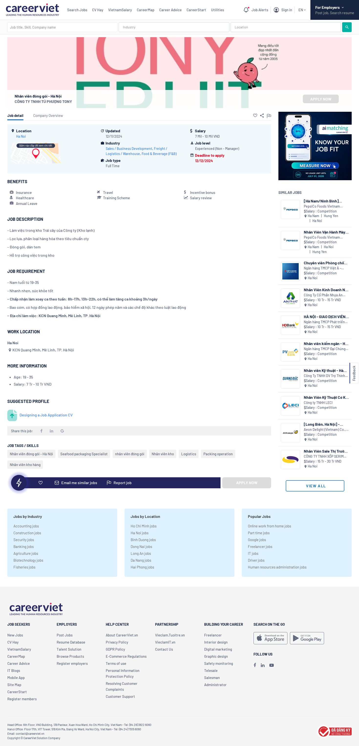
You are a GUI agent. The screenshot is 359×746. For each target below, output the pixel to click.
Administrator (215, 684)
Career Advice (170, 10)
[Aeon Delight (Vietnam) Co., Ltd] (290, 432)
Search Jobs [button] (77, 10)
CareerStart (196, 10)
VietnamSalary (120, 10)
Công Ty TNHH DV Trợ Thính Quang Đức (324, 376)
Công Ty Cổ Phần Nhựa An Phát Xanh (323, 295)
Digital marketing (218, 649)
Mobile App (16, 677)
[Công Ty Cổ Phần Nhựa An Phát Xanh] (290, 298)
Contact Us (164, 649)
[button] (255, 115)
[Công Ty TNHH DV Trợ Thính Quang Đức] (290, 378)
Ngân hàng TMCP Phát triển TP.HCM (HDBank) (324, 322)
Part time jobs (259, 533)
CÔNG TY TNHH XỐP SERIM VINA (324, 456)
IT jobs (253, 553)
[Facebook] (254, 665)
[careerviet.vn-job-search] (270, 638)
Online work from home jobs (269, 526)
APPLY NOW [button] (320, 99)
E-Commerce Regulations (126, 656)
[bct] (334, 730)
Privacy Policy (117, 642)
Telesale (211, 670)
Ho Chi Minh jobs (144, 526)
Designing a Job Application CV (46, 414)
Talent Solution (69, 649)
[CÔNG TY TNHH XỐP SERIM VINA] (290, 459)
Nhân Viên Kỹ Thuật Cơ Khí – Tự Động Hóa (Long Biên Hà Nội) (326, 397)
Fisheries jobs (24, 567)
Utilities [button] (217, 10)
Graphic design (216, 656)
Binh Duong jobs (143, 539)
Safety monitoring (218, 663)
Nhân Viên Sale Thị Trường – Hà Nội (326, 451)
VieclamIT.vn (165, 642)
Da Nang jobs (141, 560)
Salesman (212, 677)
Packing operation (218, 454)
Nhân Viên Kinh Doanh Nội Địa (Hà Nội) (326, 289)
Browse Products (70, 656)
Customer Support (120, 696)
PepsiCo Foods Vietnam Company (322, 206)
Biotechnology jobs (28, 560)
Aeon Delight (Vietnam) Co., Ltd (325, 429)
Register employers (72, 663)
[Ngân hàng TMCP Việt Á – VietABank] (290, 271)
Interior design (216, 642)
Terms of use (116, 663)
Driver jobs (256, 560)
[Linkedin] (262, 665)
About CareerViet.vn (122, 635)
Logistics (188, 454)
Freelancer (213, 635)
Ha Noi (21, 136)
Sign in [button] (286, 10)
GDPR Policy (115, 649)
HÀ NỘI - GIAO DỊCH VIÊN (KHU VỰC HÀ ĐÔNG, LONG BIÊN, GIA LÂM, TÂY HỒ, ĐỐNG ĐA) (326, 316)
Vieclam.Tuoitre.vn (170, 635)
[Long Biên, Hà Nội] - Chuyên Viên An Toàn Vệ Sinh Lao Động (324, 424)
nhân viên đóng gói (129, 454)
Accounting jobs (26, 526)
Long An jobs (141, 553)
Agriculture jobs (25, 553)
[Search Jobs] (347, 27)
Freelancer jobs (260, 546)
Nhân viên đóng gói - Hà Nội (31, 454)
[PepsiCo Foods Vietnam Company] (290, 209)
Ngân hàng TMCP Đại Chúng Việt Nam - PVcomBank (325, 349)
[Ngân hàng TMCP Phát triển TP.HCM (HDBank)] (290, 325)
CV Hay (97, 10)
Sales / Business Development (129, 148)
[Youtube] (271, 665)
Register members (22, 699)
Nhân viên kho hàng (25, 464)
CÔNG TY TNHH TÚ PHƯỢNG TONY (43, 101)
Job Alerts (260, 10)
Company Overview (48, 115)
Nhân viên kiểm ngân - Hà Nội (325, 343)
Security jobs (23, 539)
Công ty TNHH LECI (318, 403)
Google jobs (257, 539)
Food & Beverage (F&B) (159, 154)
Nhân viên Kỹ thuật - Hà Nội (323, 370)
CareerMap (145, 10)
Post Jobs (65, 635)
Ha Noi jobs (139, 533)
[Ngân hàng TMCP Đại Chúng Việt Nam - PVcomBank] (290, 352)
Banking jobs (23, 546)
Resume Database (71, 642)
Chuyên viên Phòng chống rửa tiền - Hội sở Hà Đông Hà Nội (326, 262)
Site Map (14, 684)
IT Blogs (13, 670)
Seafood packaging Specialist (84, 454)
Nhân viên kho (163, 454)
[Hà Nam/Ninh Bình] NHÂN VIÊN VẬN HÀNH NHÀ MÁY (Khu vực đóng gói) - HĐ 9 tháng (325, 201)
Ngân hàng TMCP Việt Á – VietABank (322, 268)
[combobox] (62, 27)
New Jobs (15, 635)
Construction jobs (27, 533)
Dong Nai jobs (141, 546)
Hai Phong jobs (142, 567)
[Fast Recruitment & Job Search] (32, 9)
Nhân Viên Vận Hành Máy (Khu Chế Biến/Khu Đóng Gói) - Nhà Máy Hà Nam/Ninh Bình (325, 232)
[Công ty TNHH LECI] (290, 405)
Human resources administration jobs (277, 567)
